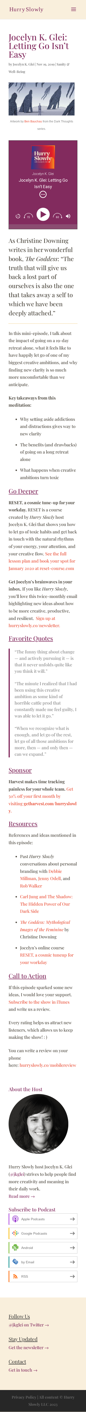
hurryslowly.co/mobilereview (48, 1065)
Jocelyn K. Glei (23, 64)
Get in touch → (23, 1370)
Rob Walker (31, 886)
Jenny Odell (49, 878)
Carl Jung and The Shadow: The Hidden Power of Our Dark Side (46, 904)
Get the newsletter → (29, 1347)
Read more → (22, 1196)
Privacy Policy (24, 1397)
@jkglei (17, 1174)
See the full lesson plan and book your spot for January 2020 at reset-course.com (42, 561)
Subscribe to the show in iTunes (39, 1002)
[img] (43, 194)
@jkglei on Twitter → (29, 1325)
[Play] (44, 214)
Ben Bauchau (33, 121)
